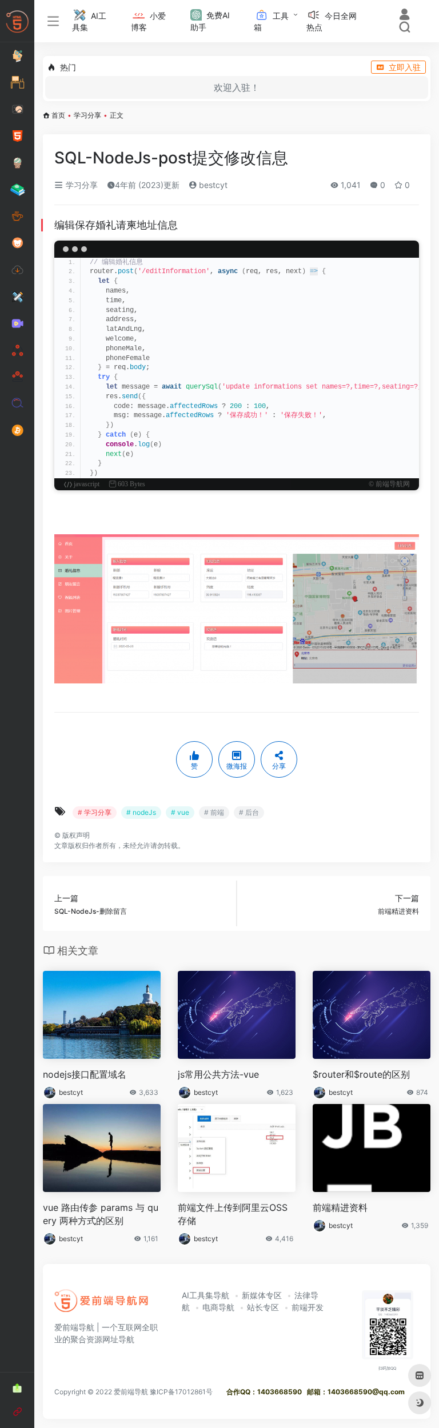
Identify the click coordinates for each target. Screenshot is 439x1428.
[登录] (404, 15)
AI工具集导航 (205, 1295)
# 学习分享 (94, 812)
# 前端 (214, 812)
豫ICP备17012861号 (181, 1391)
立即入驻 (405, 67)
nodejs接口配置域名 (84, 1074)
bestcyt (212, 185)
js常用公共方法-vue (218, 1074)
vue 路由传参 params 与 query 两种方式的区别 (100, 1214)
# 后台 (249, 812)
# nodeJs (141, 812)
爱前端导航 (131, 1391)
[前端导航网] (101, 1304)
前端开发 (308, 1307)
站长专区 (263, 1307)
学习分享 (87, 115)
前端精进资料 (340, 1207)
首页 (58, 115)
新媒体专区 (262, 1295)
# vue (180, 812)
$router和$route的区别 (361, 1074)
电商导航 (218, 1307)
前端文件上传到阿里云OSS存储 (233, 1214)
